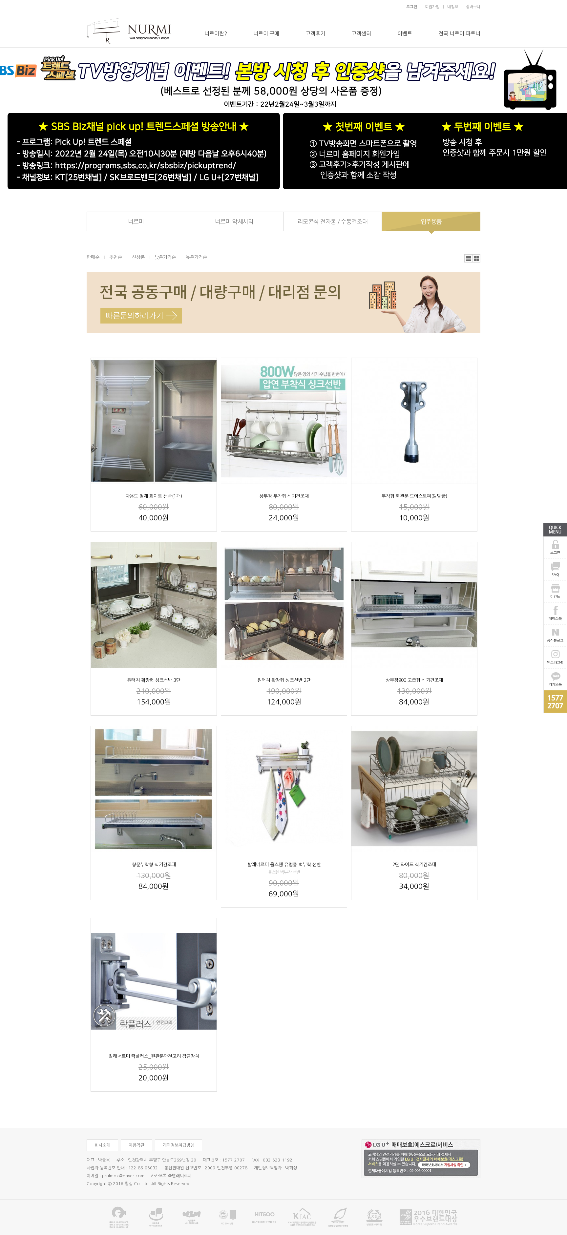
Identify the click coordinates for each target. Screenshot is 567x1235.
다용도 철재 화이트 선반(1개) (153, 496)
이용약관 (136, 1145)
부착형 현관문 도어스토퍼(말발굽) (414, 496)
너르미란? (215, 33)
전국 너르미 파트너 (459, 33)
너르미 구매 (266, 33)
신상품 (138, 257)
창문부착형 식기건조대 (154, 864)
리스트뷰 (468, 258)
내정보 (452, 7)
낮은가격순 (165, 257)
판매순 (93, 257)
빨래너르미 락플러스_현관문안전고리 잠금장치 (154, 1056)
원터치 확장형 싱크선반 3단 (153, 680)
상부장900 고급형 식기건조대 (414, 680)
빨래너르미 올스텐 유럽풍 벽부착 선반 (284, 864)
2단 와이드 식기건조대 (414, 864)
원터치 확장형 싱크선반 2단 (284, 680)
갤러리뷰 (476, 258)
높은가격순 (196, 257)
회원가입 (432, 7)
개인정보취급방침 (178, 1145)
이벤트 (404, 33)
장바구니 (473, 7)
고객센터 (361, 33)
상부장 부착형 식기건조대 (284, 496)
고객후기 (315, 33)
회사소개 (102, 1145)
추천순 (115, 257)
